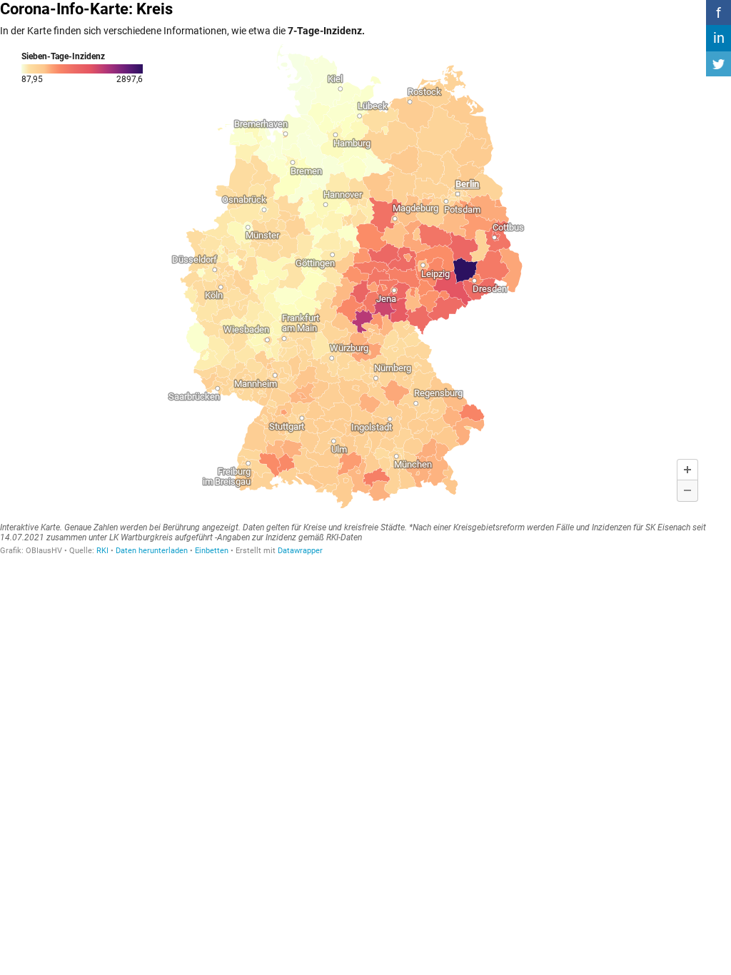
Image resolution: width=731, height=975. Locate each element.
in (719, 37)
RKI (102, 550)
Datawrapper (300, 550)
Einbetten (211, 550)
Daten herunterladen (152, 550)
